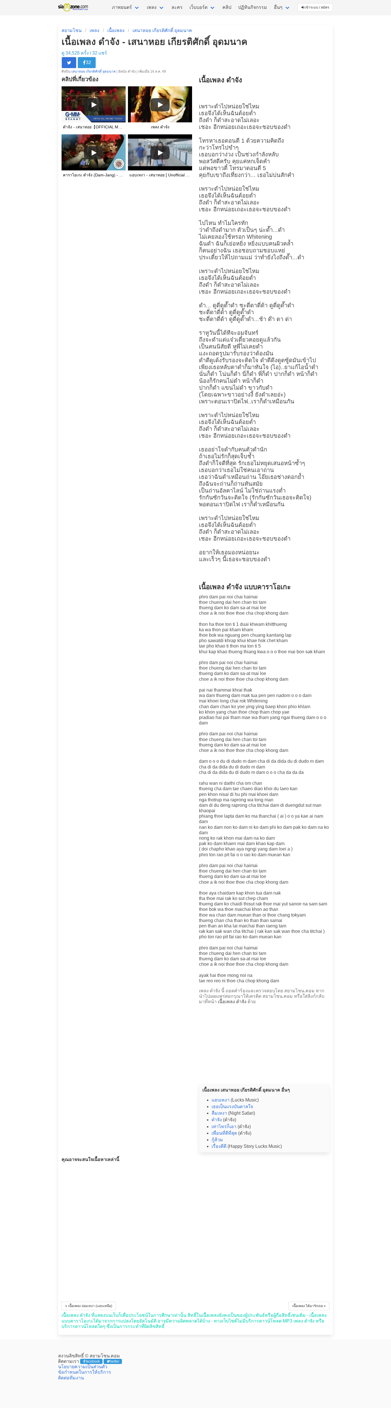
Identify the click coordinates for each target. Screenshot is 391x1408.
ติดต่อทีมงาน (71, 1377)
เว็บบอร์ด (198, 7)
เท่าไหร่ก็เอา (224, 1126)
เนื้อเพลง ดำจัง (232, 1001)
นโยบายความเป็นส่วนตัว (82, 1366)
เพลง (152, 7)
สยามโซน (72, 30)
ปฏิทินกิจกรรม (252, 7)
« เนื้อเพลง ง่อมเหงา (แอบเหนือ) (88, 1306)
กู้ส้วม (217, 1139)
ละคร (177, 7)
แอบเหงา (221, 1100)
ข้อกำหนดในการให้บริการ (84, 1372)
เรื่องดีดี (219, 1146)
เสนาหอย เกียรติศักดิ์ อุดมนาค (162, 30)
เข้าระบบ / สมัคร (317, 7)
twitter (114, 1361)
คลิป (226, 7)
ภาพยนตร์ (122, 7)
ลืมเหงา (219, 1113)
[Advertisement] (264, 1042)
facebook (93, 1361)
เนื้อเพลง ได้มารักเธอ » (309, 1306)
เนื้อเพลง (116, 30)
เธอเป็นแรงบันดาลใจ (232, 1106)
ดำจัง (217, 1119)
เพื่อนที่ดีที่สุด (224, 1133)
